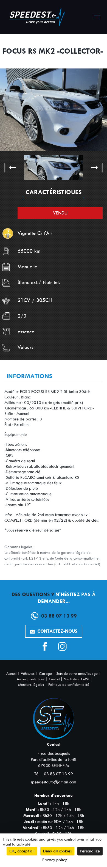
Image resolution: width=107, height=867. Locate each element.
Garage (45, 673)
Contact (54, 679)
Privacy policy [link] (54, 859)
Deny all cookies (57, 851)
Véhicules (28, 673)
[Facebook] (45, 646)
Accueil (11, 673)
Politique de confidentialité (68, 684)
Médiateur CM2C (77, 679)
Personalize (90, 851)
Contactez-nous (56, 631)
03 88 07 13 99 (59, 616)
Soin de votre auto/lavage (77, 673)
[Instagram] (62, 646)
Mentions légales (31, 684)
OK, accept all (22, 851)
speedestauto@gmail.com (53, 782)
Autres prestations (30, 679)
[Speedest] (38, 18)
